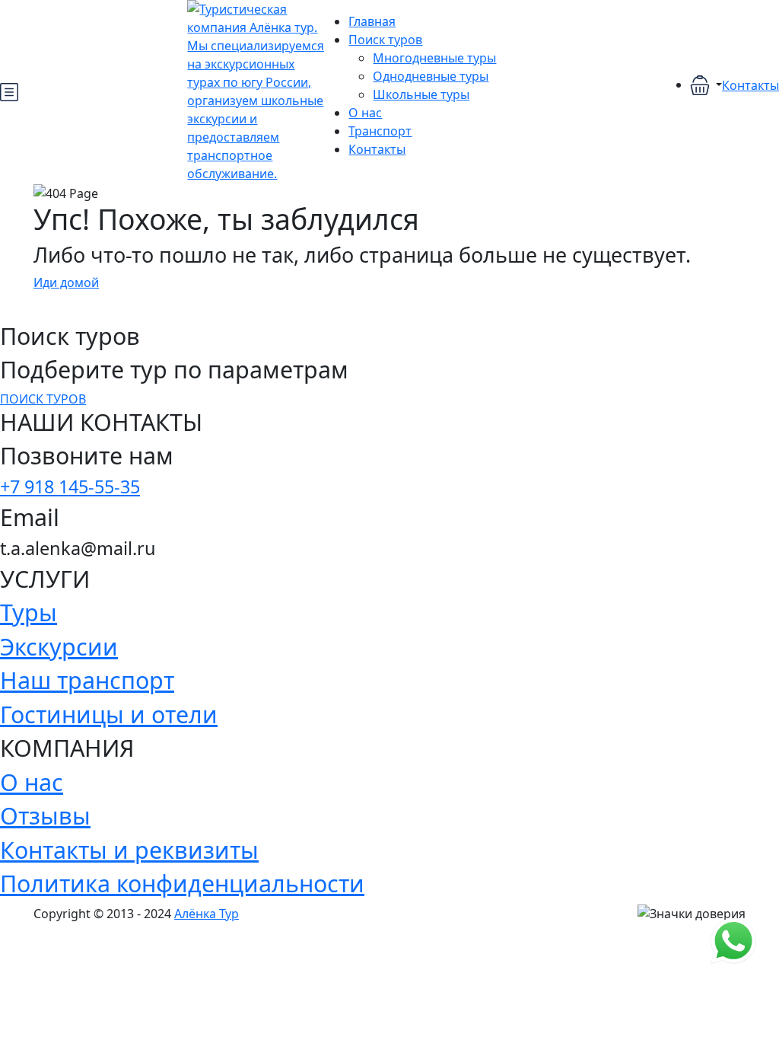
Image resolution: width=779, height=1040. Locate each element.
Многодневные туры (434, 57)
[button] (706, 85)
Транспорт (380, 131)
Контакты (376, 149)
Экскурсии (59, 646)
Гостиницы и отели (109, 714)
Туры (28, 612)
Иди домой (66, 282)
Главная (372, 21)
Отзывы (45, 815)
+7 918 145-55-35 (70, 486)
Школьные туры (421, 94)
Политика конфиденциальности (182, 883)
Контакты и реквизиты (129, 850)
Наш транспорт (87, 680)
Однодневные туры (430, 76)
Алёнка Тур (206, 913)
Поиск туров (385, 39)
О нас (365, 112)
